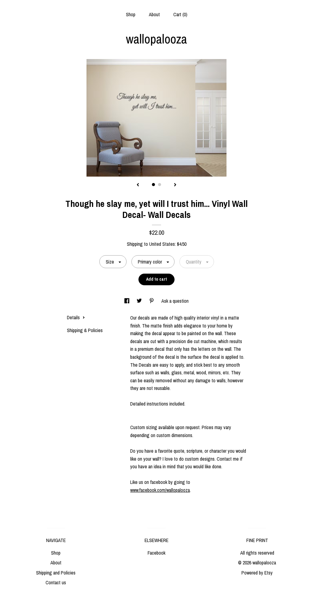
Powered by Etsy (257, 572)
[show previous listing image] (137, 185)
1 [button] (153, 184)
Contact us (56, 582)
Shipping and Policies (55, 572)
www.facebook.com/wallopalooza (160, 490)
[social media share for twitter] (140, 301)
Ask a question (175, 301)
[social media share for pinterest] (152, 301)
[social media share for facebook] (127, 301)
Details (74, 317)
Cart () (180, 14)
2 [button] (159, 184)
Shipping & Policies (85, 330)
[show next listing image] (175, 185)
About (154, 14)
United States (162, 244)
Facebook (156, 552)
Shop (130, 14)
